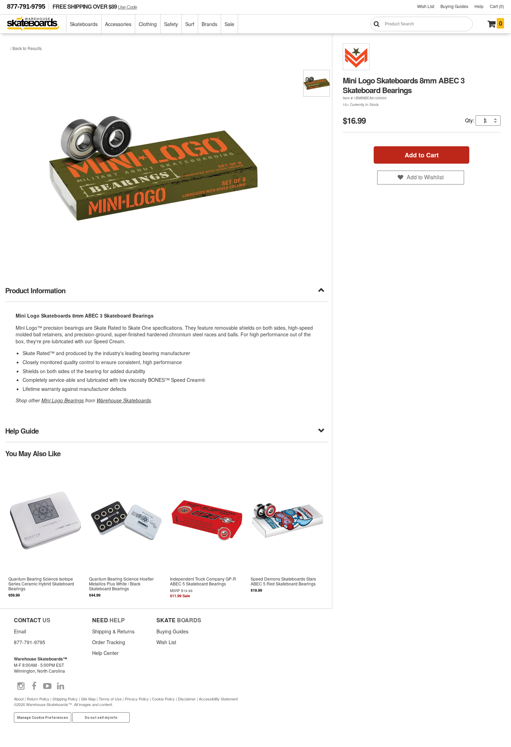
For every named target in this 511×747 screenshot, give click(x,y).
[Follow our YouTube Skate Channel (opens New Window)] (47, 686)
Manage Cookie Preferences (42, 718)
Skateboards (84, 23)
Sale (229, 23)
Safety (171, 23)
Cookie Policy (163, 698)
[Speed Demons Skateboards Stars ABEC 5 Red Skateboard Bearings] (288, 532)
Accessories (118, 23)
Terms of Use (110, 698)
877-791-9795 (26, 6)
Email (20, 631)
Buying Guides (454, 6)
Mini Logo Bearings (62, 400)
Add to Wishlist (425, 177)
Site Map (88, 698)
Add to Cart (422, 154)
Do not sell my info (101, 718)
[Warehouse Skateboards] (36, 24)
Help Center (105, 652)
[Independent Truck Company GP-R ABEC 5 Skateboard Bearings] (207, 532)
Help (479, 6)
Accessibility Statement (218, 698)
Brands (209, 23)
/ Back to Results (26, 48)
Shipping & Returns (113, 631)
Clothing (148, 23)
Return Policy (38, 698)
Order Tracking (108, 642)
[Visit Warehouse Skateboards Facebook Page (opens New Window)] (34, 686)
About (19, 698)
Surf (189, 23)
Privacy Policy (137, 698)
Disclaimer (187, 698)
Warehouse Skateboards (124, 400)
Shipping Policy (65, 698)
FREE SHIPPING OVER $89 (94, 6)
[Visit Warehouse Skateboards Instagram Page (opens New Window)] (21, 686)
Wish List (425, 6)
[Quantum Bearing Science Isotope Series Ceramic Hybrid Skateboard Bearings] (45, 532)
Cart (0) (497, 6)
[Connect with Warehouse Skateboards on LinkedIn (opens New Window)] (60, 686)
